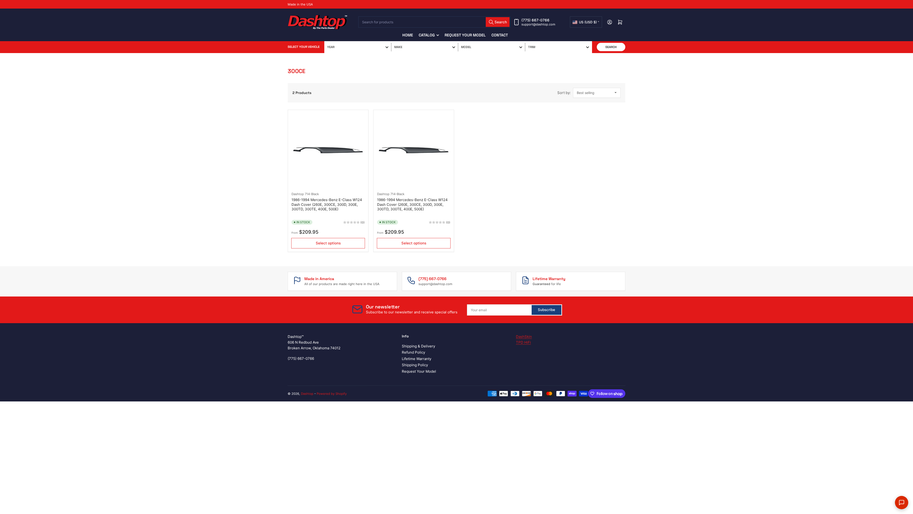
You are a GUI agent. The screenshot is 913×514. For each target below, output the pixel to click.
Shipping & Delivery (418, 346)
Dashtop (297, 194)
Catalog (427, 35)
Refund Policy (413, 352)
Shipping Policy (415, 365)
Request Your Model (465, 35)
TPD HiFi (523, 342)
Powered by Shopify (332, 393)
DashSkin (524, 336)
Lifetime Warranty (416, 358)
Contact (499, 35)
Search (611, 47)
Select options (328, 243)
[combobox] (434, 22)
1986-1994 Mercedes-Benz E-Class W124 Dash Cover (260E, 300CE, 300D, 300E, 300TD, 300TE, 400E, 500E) (326, 204)
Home (407, 35)
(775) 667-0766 (535, 20)
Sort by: (564, 92)
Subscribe (546, 309)
